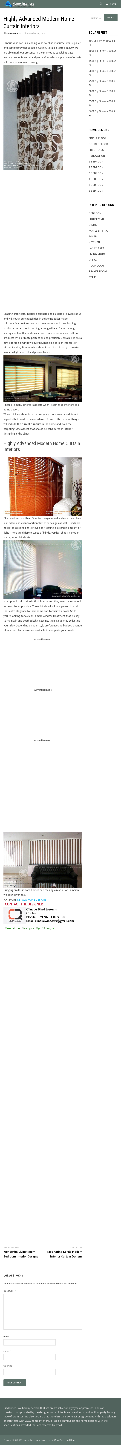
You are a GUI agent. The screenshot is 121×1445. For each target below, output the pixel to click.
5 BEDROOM (96, 185)
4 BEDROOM (96, 179)
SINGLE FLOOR (98, 138)
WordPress (59, 1440)
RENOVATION (97, 155)
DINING (93, 225)
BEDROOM (95, 213)
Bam (72, 1440)
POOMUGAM (96, 265)
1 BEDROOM (96, 161)
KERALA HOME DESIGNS (31, 899)
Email (7, 1351)
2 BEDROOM (96, 167)
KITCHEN (94, 242)
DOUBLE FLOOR (98, 144)
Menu (113, 3)
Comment (9, 1290)
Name (7, 1336)
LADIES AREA (96, 248)
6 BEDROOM (96, 190)
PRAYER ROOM (98, 271)
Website (8, 1366)
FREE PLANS (96, 150)
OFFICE (93, 260)
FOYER (93, 236)
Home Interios (14, 33)
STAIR (92, 277)
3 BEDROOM (96, 173)
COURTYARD (96, 219)
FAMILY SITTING (98, 230)
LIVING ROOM (97, 254)
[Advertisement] (42, 196)
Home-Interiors (31, 1440)
